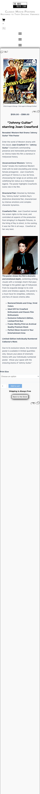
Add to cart (15, 386)
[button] (34, 61)
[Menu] (20, 33)
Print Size (4, 372)
